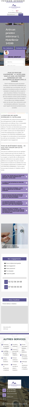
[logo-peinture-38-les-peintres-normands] (14, 384)
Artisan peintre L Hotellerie (5, 359)
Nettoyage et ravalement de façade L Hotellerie (25, 365)
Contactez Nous (21, 48)
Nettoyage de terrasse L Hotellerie (25, 356)
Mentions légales (23, 403)
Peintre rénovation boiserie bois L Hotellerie (24, 348)
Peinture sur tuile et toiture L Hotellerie (15, 367)
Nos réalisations (8, 48)
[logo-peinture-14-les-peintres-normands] (14, 6)
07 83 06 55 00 (20, 1)
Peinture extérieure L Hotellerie (15, 359)
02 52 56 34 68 (7, 1)
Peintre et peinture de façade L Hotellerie (15, 352)
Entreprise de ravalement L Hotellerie (6, 367)
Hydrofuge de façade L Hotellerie (6, 353)
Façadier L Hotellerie (15, 345)
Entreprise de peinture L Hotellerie (6, 346)
